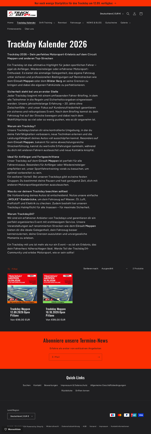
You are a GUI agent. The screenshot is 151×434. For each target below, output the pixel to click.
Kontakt (37, 385)
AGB (85, 426)
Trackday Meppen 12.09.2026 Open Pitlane (20, 312)
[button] (46, 23)
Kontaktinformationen (120, 426)
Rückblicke (67, 390)
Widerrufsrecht (52, 426)
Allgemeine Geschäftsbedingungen (108, 385)
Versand (93, 426)
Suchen (27, 385)
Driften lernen (83, 390)
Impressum (103, 426)
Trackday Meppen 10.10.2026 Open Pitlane (56, 312)
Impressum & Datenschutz (74, 385)
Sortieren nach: (91, 268)
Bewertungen (51, 385)
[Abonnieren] (98, 357)
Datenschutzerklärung (71, 426)
